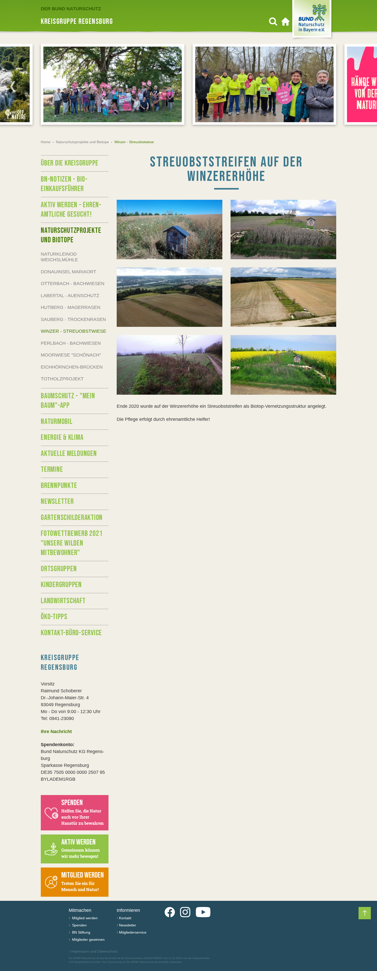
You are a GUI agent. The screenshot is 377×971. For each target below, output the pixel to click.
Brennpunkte (59, 485)
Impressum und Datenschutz (93, 951)
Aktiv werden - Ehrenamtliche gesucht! (71, 209)
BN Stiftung (80, 932)
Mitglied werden (84, 918)
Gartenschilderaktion (72, 517)
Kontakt (125, 918)
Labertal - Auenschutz (70, 295)
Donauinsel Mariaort (68, 271)
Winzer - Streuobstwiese (73, 331)
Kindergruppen (61, 584)
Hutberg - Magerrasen (70, 307)
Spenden (79, 925)
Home (46, 142)
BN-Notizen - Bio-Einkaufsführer (64, 184)
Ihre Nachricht (56, 731)
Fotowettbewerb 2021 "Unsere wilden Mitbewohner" (71, 543)
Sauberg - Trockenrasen (73, 319)
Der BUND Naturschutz (71, 8)
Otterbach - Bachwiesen (72, 283)
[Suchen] (273, 21)
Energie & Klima (62, 437)
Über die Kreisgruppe (69, 163)
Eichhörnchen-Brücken (72, 367)
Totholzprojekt (62, 378)
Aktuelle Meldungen (69, 453)
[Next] (364, 86)
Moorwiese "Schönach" (71, 355)
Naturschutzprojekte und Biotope (82, 142)
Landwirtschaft (63, 600)
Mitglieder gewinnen (88, 939)
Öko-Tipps (54, 616)
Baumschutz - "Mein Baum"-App (68, 400)
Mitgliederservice (132, 932)
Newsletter (57, 501)
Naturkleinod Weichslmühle (59, 257)
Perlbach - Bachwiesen (71, 343)
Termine (52, 469)
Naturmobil (57, 421)
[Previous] (12, 86)
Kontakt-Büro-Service (71, 633)
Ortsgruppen (59, 568)
